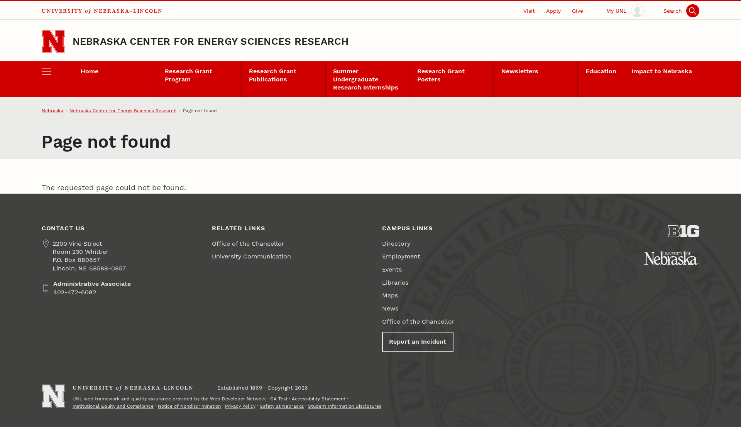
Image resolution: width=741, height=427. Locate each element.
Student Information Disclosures (344, 406)
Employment (401, 256)
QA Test (279, 399)
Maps (390, 295)
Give (577, 11)
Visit (529, 11)
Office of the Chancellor (248, 243)
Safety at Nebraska (282, 406)
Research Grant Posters (441, 75)
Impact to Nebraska (661, 71)
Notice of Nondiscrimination (189, 406)
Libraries (395, 282)
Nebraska (52, 110)
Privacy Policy (240, 406)
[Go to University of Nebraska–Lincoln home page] (53, 41)
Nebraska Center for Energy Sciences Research (211, 41)
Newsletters (519, 71)
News (390, 308)
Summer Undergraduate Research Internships (365, 79)
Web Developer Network (238, 399)
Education (600, 71)
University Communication (251, 256)
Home (89, 71)
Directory (396, 243)
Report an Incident (417, 341)
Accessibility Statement (318, 399)
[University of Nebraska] (671, 258)
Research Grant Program (188, 75)
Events (392, 269)
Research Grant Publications (272, 75)
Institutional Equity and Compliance (113, 406)
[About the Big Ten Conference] (683, 231)
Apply (553, 11)
